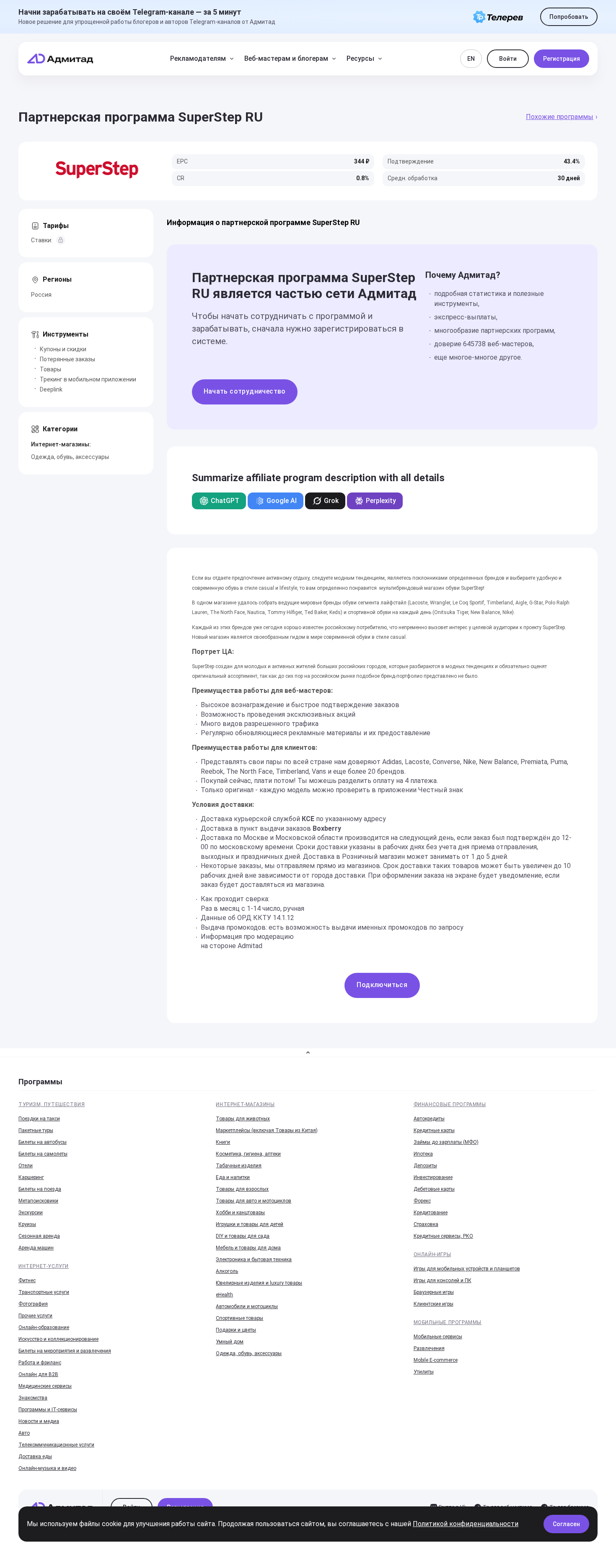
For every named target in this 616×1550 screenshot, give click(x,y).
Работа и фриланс (39, 1363)
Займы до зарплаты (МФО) (446, 1142)
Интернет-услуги (43, 1266)
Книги (223, 1142)
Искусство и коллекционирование (58, 1339)
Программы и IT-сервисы (47, 1410)
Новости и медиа (38, 1421)
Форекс (422, 1201)
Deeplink (51, 389)
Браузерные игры (434, 1292)
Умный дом (229, 1342)
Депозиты (425, 1166)
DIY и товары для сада (242, 1236)
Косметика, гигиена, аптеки (248, 1154)
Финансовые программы (450, 1104)
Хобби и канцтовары (240, 1213)
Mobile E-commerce (436, 1360)
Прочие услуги (35, 1316)
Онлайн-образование (43, 1327)
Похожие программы (559, 117)
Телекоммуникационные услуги (56, 1445)
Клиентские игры (433, 1304)
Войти (508, 58)
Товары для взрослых (242, 1189)
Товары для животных (243, 1119)
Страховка (426, 1224)
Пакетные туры (35, 1130)
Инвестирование (433, 1177)
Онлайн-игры (432, 1254)
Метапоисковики (38, 1201)
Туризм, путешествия (51, 1104)
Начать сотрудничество (245, 391)
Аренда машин (36, 1248)
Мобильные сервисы (438, 1337)
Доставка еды (35, 1456)
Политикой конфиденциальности (465, 1524)
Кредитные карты (434, 1130)
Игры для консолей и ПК (442, 1280)
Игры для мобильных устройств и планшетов (467, 1269)
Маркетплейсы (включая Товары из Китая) (267, 1130)
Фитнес (27, 1280)
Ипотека (423, 1154)
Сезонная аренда (39, 1236)
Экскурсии (30, 1213)
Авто (24, 1433)
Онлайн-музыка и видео (47, 1468)
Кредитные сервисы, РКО (443, 1236)
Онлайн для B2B (38, 1374)
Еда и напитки (233, 1177)
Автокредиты (429, 1119)
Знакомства (32, 1398)
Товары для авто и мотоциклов (253, 1201)
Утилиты (424, 1372)
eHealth (224, 1295)
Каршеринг (31, 1177)
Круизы (27, 1224)
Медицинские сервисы (45, 1386)
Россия (41, 294)
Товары (50, 369)
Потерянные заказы (67, 359)
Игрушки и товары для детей (249, 1224)
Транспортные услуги (43, 1292)
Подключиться (382, 985)
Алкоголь (227, 1271)
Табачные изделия (238, 1166)
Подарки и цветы (236, 1330)
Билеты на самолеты (42, 1154)
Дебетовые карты (434, 1189)
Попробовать (568, 16)
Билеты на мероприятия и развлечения (64, 1351)
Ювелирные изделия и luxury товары (259, 1283)
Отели (25, 1166)
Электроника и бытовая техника (254, 1259)
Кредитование (431, 1213)
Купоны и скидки (63, 349)
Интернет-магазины (245, 1104)
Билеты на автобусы (42, 1142)
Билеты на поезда (39, 1189)
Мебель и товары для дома (248, 1248)
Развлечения (429, 1348)
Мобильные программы (447, 1322)
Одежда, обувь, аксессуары (70, 457)
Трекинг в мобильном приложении (88, 379)
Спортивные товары (239, 1318)
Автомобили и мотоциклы (247, 1306)
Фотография (33, 1304)
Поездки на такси (39, 1119)
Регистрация (561, 58)
